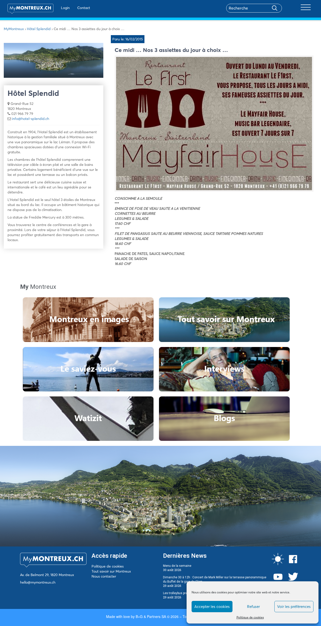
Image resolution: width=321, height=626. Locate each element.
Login (65, 8)
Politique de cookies (250, 617)
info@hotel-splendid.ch (30, 118)
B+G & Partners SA (151, 616)
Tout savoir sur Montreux (111, 571)
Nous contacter (104, 576)
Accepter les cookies (212, 606)
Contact (83, 8)
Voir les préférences (294, 606)
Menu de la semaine (177, 566)
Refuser (253, 606)
